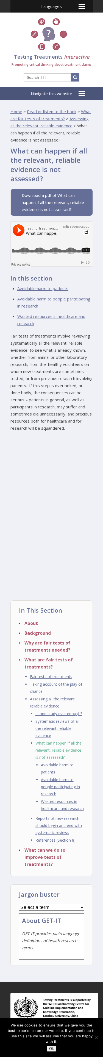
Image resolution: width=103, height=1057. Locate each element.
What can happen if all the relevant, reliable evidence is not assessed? (58, 750)
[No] (96, 1037)
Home (16, 111)
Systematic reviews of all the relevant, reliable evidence (57, 728)
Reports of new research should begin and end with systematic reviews (58, 825)
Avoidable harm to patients (42, 288)
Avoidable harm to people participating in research (60, 786)
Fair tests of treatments (51, 676)
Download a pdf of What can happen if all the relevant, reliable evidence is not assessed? (53, 202)
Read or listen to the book (51, 111)
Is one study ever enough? (58, 713)
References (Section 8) (55, 840)
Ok (51, 1049)
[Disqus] (51, 530)
